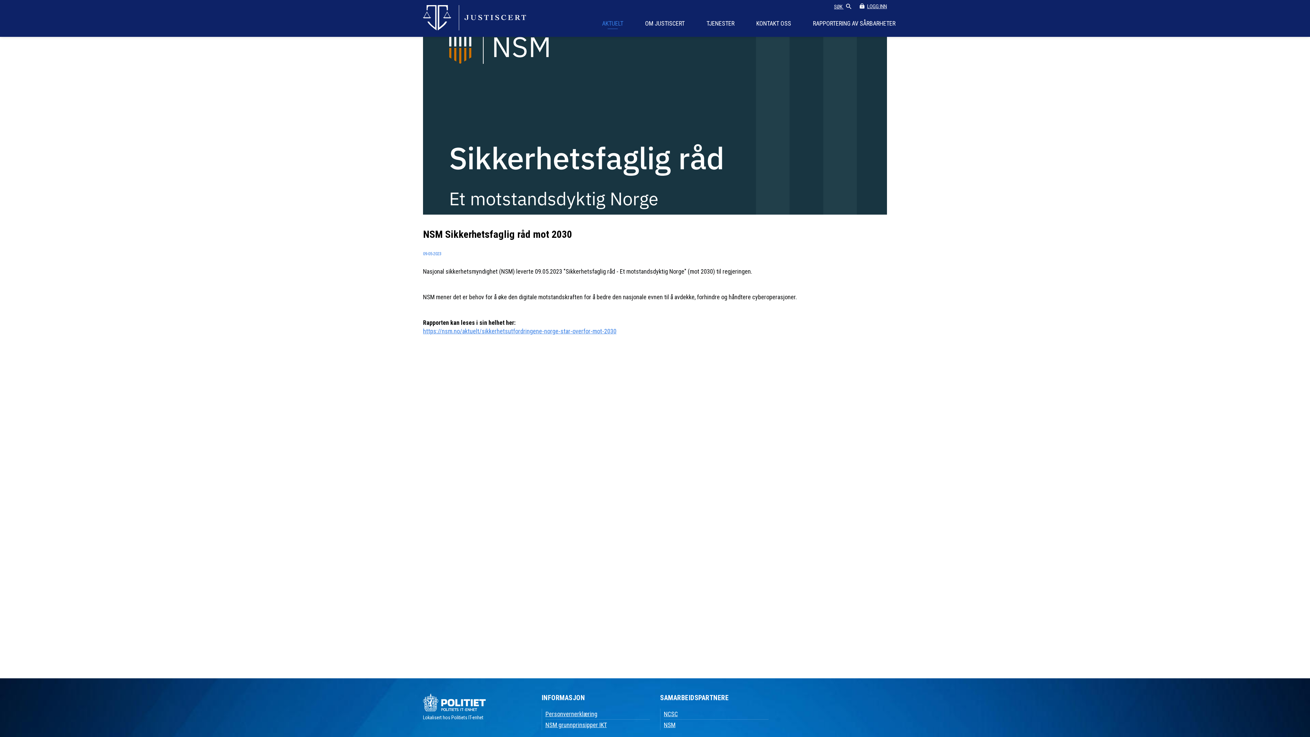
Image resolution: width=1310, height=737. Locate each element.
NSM (669, 724)
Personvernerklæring (571, 714)
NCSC (671, 714)
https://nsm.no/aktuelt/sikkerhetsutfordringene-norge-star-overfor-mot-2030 (519, 331)
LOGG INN (877, 6)
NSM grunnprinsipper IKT (576, 724)
